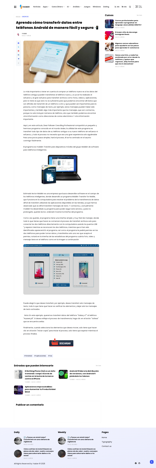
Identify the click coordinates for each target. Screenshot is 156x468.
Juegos (87, 6)
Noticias (36, 6)
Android (25, 17)
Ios (51, 356)
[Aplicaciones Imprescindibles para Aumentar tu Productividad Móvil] (18, 390)
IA (68, 6)
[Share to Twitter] (18, 47)
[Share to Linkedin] (18, 55)
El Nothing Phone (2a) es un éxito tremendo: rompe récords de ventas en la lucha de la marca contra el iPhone (40, 375)
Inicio (18, 16)
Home (104, 437)
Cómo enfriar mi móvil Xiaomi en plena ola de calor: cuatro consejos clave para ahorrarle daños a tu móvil (39, 452)
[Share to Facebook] (18, 43)
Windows (97, 6)
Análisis (76, 6)
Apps (45, 6)
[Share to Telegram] (18, 58)
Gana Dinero (57, 6)
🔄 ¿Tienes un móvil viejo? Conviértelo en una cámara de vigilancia (37, 439)
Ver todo (98, 366)
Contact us (106, 446)
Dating (106, 6)
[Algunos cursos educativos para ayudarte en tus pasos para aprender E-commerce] (109, 46)
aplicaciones (41, 356)
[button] (18, 63)
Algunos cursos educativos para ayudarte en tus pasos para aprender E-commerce (127, 45)
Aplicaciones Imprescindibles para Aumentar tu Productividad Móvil (40, 389)
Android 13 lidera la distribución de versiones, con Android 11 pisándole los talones (84, 373)
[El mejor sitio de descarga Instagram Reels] (109, 35)
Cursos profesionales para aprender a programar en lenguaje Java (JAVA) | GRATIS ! (128, 22)
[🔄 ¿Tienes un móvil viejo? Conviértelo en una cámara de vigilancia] (18, 441)
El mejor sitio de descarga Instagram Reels (126, 33)
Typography (107, 442)
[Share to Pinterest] (18, 51)
